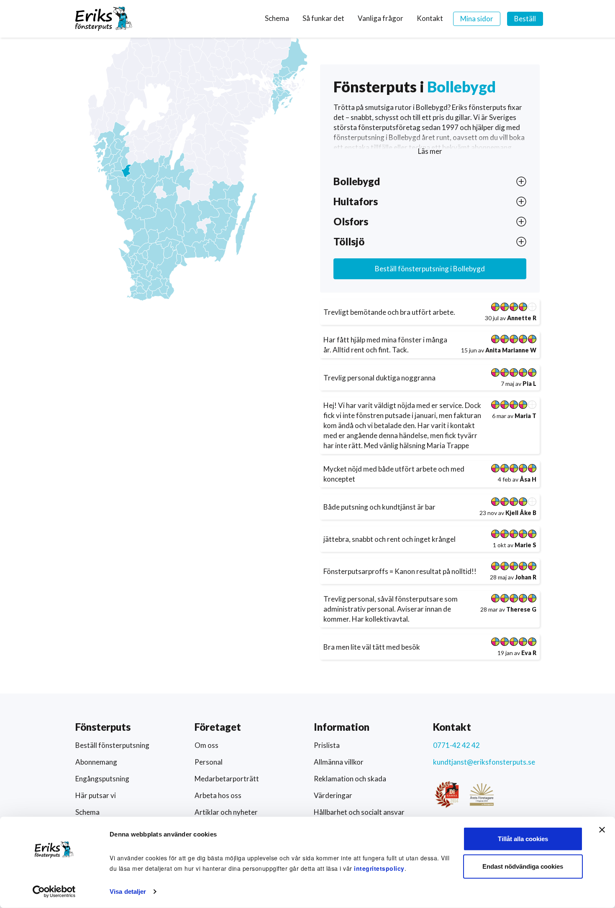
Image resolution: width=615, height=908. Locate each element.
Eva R (528, 652)
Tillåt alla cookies (523, 838)
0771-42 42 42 (456, 745)
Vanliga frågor (380, 18)
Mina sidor (476, 18)
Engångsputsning (102, 778)
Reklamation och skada (350, 778)
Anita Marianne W (510, 350)
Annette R (521, 317)
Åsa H (528, 479)
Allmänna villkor (339, 762)
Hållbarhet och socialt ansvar (359, 812)
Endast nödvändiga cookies (522, 866)
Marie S (525, 544)
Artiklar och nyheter (226, 812)
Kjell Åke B (520, 512)
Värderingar (333, 795)
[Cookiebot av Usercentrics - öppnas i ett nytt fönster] (54, 891)
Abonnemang (96, 762)
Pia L (529, 383)
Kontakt (430, 18)
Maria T (525, 415)
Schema (277, 18)
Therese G (521, 609)
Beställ (525, 18)
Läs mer (430, 151)
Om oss (206, 745)
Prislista (327, 745)
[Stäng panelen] (602, 830)
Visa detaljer (128, 891)
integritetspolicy (379, 868)
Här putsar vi (95, 795)
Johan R (525, 577)
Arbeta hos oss (218, 795)
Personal (209, 762)
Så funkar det (323, 18)
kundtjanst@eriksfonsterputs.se (484, 762)
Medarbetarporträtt (227, 778)
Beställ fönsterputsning (430, 268)
